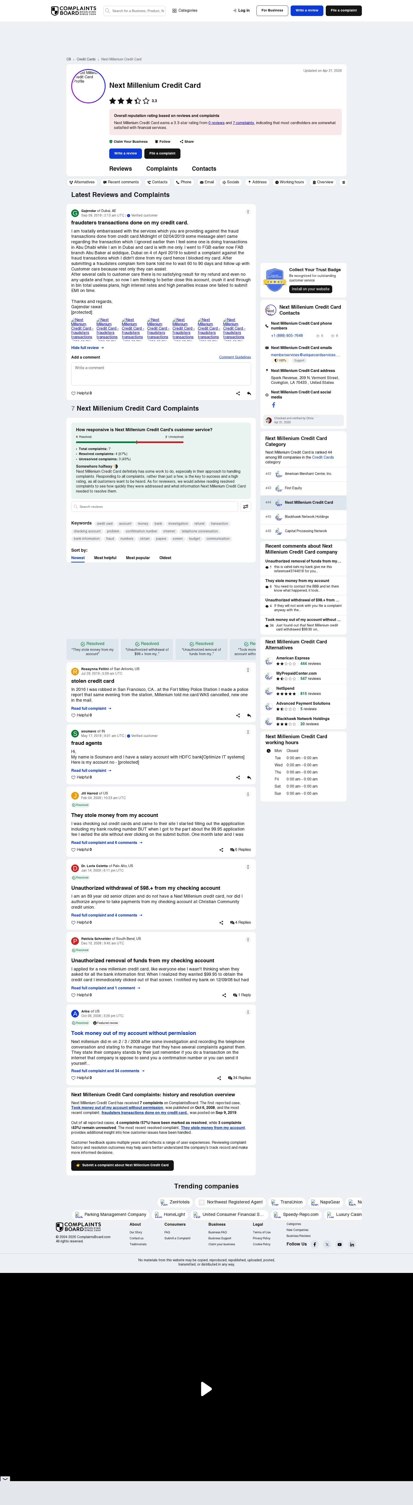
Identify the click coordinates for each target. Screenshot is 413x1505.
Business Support (219, 1238)
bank (158, 523)
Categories (188, 10)
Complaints (162, 169)
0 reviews (216, 123)
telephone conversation (200, 531)
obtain (145, 539)
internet (169, 531)
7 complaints (243, 123)
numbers (126, 539)
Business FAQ (217, 1232)
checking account (87, 531)
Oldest (165, 558)
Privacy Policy (261, 1238)
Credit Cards (323, 457)
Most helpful (105, 558)
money (143, 523)
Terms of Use (262, 1232)
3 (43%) (105, 459)
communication (218, 539)
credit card (105, 523)
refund (199, 523)
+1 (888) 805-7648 (287, 336)
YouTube (339, 1244)
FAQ (167, 1232)
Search (107, 11)
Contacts (204, 169)
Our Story (136, 1232)
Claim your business (221, 1244)
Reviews (120, 169)
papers (161, 539)
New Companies (297, 1230)
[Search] (134, 11)
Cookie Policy (261, 1244)
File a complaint (162, 153)
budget (194, 539)
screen (178, 539)
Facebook (314, 1244)
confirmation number (141, 531)
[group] (82, 182)
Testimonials (138, 1244)
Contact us (136, 1238)
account (125, 523)
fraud (110, 539)
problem (113, 531)
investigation (178, 523)
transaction (219, 523)
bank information (87, 539)
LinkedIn (352, 1244)
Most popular (138, 558)
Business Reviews (298, 1236)
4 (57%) (103, 454)
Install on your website (311, 289)
